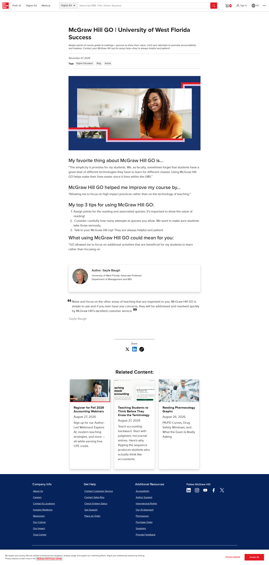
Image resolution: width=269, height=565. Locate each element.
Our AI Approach (145, 510)
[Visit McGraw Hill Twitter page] (222, 490)
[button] (241, 5)
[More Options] (264, 5)
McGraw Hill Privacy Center (49, 559)
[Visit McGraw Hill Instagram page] (197, 490)
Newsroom (39, 516)
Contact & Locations (44, 503)
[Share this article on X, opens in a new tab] (127, 349)
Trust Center (39, 534)
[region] (134, 557)
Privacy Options (233, 557)
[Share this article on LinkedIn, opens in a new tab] (134, 349)
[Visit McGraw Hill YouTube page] (205, 490)
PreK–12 (16, 5)
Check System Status (95, 503)
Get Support (90, 510)
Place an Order (92, 516)
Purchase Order (144, 522)
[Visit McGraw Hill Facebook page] (214, 490)
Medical (46, 5)
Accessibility (142, 491)
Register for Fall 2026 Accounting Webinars (89, 409)
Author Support (144, 497)
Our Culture (39, 522)
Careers (37, 497)
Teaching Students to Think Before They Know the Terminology (133, 411)
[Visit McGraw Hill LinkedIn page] (188, 490)
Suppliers (141, 528)
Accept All (254, 557)
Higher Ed (31, 5)
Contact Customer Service (98, 491)
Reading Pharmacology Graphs (179, 409)
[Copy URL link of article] (141, 349)
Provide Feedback (145, 534)
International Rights (146, 503)
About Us (38, 491)
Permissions (142, 516)
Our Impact (39, 528)
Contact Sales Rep (94, 497)
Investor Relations (42, 510)
